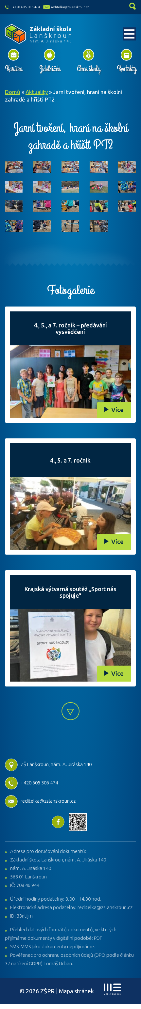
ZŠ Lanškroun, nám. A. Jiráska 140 (56, 764)
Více (117, 409)
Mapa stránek (76, 991)
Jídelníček (49, 68)
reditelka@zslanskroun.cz (70, 7)
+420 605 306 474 (26, 7)
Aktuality (37, 92)
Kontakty (126, 68)
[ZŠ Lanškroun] (38, 34)
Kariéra (14, 68)
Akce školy (88, 68)
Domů (12, 92)
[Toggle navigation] (129, 33)
